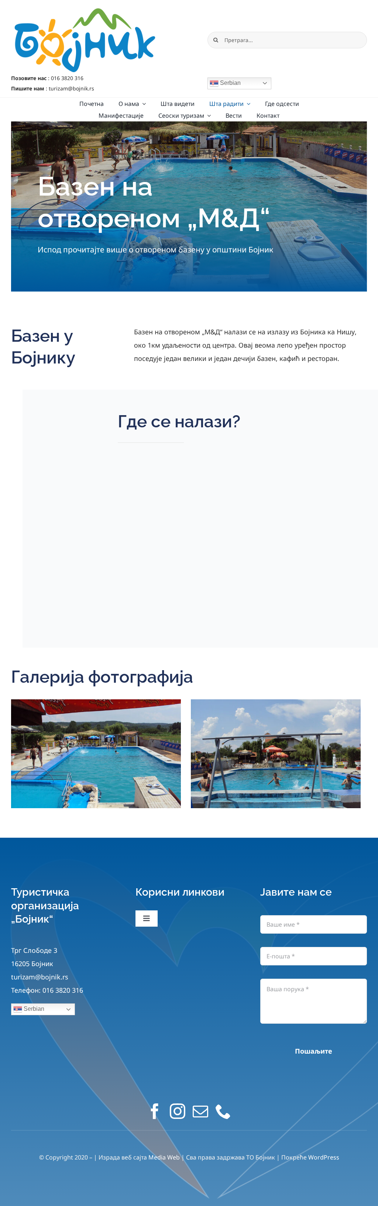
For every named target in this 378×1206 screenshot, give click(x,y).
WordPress (323, 1157)
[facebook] (154, 1111)
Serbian (230, 83)
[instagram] (177, 1111)
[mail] (200, 1111)
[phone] (223, 1111)
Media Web (164, 1157)
